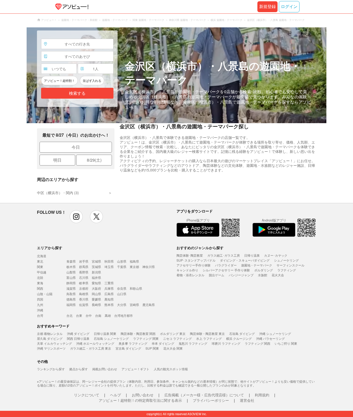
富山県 (71, 277)
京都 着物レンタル (50, 333)
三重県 (109, 283)
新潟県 (96, 272)
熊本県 (109, 304)
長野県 (83, 272)
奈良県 (121, 288)
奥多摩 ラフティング (133, 343)
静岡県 (71, 283)
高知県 (109, 299)
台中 (89, 315)
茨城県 (96, 266)
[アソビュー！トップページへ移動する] (70, 7)
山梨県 (71, 272)
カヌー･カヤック (275, 255)
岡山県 (96, 294)
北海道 (41, 256)
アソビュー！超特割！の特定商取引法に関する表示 (140, 400)
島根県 (83, 294)
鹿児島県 (148, 304)
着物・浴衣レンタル (190, 275)
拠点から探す (78, 369)
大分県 (121, 304)
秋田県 (109, 261)
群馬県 (83, 266)
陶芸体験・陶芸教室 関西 (138, 333)
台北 (69, 315)
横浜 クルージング (239, 338)
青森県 (71, 261)
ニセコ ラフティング (177, 338)
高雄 (108, 315)
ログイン (289, 6)
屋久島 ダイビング (50, 338)
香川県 (83, 299)
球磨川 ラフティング (226, 343)
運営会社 (247, 400)
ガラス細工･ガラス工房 (223, 255)
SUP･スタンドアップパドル (196, 260)
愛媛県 (96, 299)
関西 (40, 288)
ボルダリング (263, 270)
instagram (76, 216)
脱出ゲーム (216, 275)
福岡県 (71, 304)
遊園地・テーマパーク (256, 265)
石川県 (83, 277)
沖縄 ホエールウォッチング (95, 343)
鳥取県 (71, 294)
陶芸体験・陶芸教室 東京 (207, 333)
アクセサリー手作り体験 (194, 265)
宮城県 (96, 261)
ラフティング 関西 (257, 343)
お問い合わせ (143, 394)
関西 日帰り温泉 (78, 338)
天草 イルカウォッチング (54, 343)
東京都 (134, 266)
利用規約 (262, 394)
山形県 (121, 261)
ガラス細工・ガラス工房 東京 (90, 348)
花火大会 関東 (173, 348)
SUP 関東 (152, 348)
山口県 (121, 294)
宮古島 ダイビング (128, 348)
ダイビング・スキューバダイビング (245, 260)
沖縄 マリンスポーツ (51, 348)
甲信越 (41, 272)
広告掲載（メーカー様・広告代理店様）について (204, 394)
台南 (98, 315)
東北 (40, 261)
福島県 (134, 261)
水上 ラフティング (209, 338)
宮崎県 (134, 304)
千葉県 (121, 266)
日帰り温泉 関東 (105, 333)
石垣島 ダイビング (242, 333)
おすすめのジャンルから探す (200, 247)
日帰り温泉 (252, 255)
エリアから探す (49, 247)
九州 (40, 304)
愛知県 (96, 283)
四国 (40, 299)
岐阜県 (83, 283)
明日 (57, 160)
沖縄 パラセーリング (270, 338)
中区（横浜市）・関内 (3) (58, 192)
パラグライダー (226, 265)
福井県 (96, 277)
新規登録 (267, 6)
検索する (77, 93)
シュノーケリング (286, 260)
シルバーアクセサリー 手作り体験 (226, 270)
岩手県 (83, 261)
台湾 (40, 315)
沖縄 (40, 310)
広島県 (109, 294)
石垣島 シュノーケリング (111, 338)
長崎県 (96, 304)
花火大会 (278, 275)
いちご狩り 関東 (286, 343)
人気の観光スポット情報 (171, 369)
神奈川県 (148, 266)
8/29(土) (94, 160)
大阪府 (96, 288)
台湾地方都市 (123, 315)
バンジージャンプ (241, 275)
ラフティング (286, 270)
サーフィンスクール (290, 265)
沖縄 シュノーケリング (275, 333)
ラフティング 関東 (146, 338)
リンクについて (86, 394)
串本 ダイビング (163, 343)
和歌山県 (136, 288)
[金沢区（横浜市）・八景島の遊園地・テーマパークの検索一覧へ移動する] (176, 75)
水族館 (262, 275)
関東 (40, 266)
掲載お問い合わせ (104, 369)
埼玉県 (109, 266)
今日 (76, 147)
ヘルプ (115, 394)
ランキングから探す (51, 369)
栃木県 (71, 266)
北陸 (40, 277)
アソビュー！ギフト (135, 369)
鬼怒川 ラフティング (193, 343)
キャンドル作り (187, 270)
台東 (79, 315)
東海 (40, 283)
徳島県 (71, 299)
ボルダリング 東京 (173, 333)
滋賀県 (71, 288)
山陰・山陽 (44, 294)
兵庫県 (109, 288)
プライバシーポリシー (211, 400)
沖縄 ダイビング (78, 333)
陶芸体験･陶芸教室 (190, 255)
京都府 (83, 288)
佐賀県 (83, 304)
